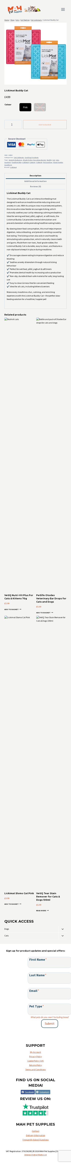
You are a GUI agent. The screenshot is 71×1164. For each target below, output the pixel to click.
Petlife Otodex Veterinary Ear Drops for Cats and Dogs (51, 598)
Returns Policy (35, 1065)
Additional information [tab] (35, 181)
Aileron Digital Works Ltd (35, 1154)
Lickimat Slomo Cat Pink (19, 893)
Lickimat (25, 162)
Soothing (8, 165)
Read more (41, 911)
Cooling (7, 162)
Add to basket (45, 124)
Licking (32, 162)
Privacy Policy (35, 1056)
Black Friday (27, 160)
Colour (8, 104)
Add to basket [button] (11, 609)
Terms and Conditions (35, 1069)
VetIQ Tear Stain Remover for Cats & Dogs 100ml (48, 896)
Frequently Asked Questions (36, 1139)
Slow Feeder (58, 162)
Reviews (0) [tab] (35, 186)
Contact (35, 1131)
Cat (53, 160)
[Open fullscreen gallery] (63, 81)
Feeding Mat (16, 162)
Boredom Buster (39, 160)
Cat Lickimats (19, 157)
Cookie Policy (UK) (35, 1060)
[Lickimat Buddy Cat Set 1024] (35, 54)
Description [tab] (35, 175)
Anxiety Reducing (15, 160)
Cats (57, 160)
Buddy (49, 160)
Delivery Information (35, 1135)
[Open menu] (63, 9)
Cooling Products (32, 157)
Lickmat (39, 162)
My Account (35, 1052)
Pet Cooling (47, 162)
